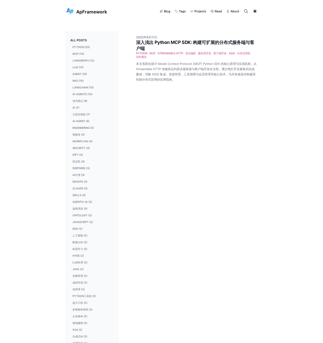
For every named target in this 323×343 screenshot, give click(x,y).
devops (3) (80, 181)
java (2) (78, 269)
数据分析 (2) (80, 242)
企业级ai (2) (80, 316)
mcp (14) (78, 53)
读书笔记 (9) (80, 100)
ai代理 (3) (79, 174)
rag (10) (78, 80)
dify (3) (78, 154)
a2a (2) (77, 329)
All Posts (78, 40)
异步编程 (190, 53)
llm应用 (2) (80, 262)
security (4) (81, 148)
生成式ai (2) (80, 336)
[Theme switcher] (255, 11)
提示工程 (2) (80, 302)
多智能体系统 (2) (83, 309)
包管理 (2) (79, 289)
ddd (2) (77, 228)
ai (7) (76, 107)
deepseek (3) (81, 168)
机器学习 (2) (80, 248)
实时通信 (141, 57)
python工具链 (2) (84, 296)
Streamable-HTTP (170, 53)
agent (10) (80, 74)
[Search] (246, 11)
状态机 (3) (79, 161)
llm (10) (78, 67)
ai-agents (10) (82, 94)
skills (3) (79, 195)
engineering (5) (83, 127)
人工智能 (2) (80, 235)
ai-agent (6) (81, 121)
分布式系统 (243, 53)
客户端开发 (220, 53)
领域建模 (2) (80, 322)
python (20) (81, 47)
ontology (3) (82, 215)
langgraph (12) (83, 60)
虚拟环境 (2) (80, 282)
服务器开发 (204, 53)
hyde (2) (78, 255)
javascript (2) (83, 222)
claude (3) (80, 188)
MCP (153, 53)
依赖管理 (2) (80, 275)
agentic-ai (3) (82, 201)
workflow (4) (82, 141)
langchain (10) (83, 87)
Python (141, 53)
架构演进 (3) (80, 208)
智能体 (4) (79, 134)
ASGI (232, 53)
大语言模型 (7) (81, 114)
